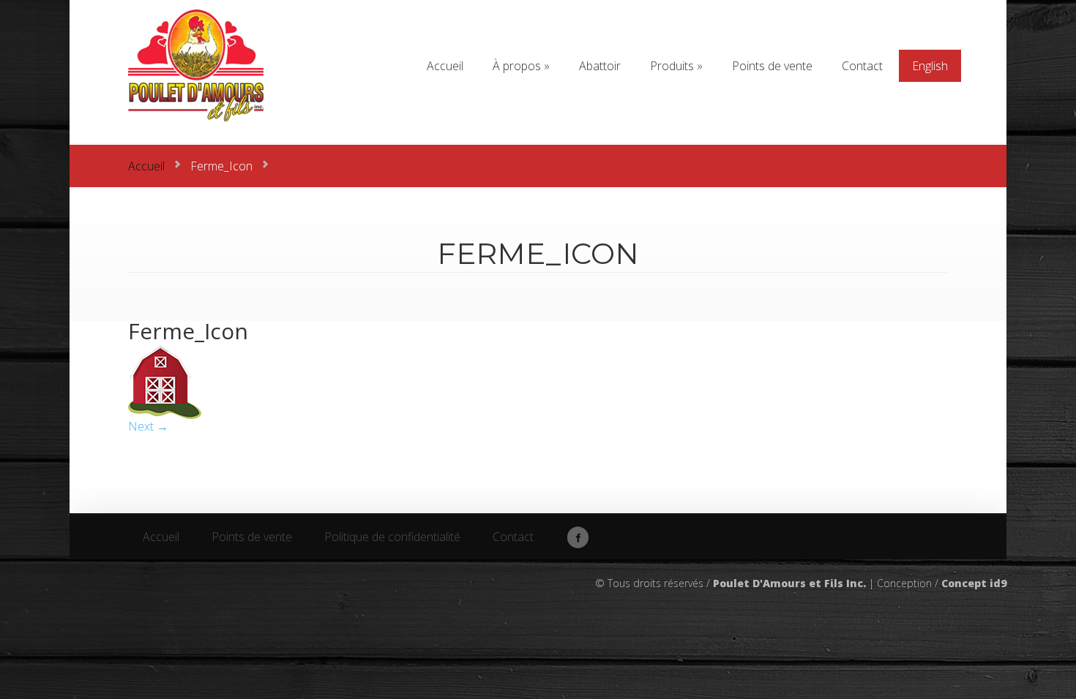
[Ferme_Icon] (164, 415)
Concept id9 (973, 583)
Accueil (146, 166)
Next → (148, 426)
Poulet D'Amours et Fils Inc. (789, 583)
